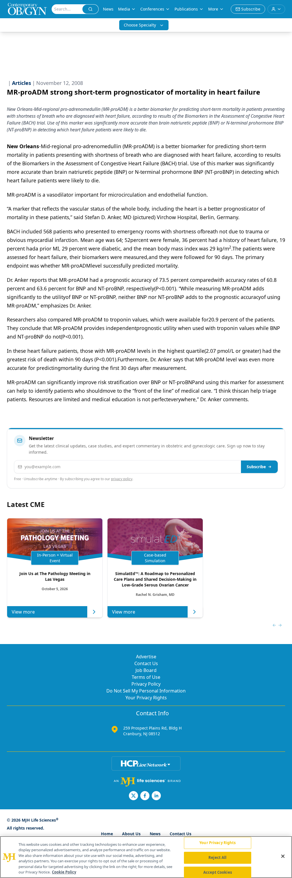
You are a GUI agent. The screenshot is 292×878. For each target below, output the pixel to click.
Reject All (217, 857)
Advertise (146, 656)
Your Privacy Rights (146, 697)
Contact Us (146, 663)
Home (107, 833)
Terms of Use (146, 677)
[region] (146, 857)
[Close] (283, 856)
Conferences (152, 9)
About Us (131, 833)
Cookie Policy (64, 872)
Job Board (146, 670)
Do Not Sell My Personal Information (146, 691)
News (108, 9)
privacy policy (121, 478)
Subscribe (256, 466)
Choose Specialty (140, 25)
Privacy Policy (146, 684)
